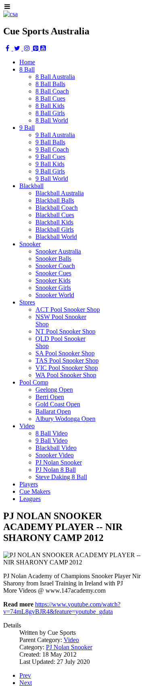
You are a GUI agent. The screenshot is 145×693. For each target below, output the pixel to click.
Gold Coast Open (57, 404)
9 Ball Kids (49, 164)
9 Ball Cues (50, 156)
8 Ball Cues (50, 98)
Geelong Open (54, 389)
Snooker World (54, 295)
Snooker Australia (58, 251)
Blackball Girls (54, 229)
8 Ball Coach (52, 91)
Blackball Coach (56, 207)
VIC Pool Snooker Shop (66, 367)
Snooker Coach (55, 265)
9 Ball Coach (52, 149)
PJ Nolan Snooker (58, 462)
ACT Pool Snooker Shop (67, 309)
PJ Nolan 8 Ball (55, 469)
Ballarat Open (53, 411)
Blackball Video (56, 447)
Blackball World (56, 236)
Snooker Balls (53, 258)
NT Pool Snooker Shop (65, 331)
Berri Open (49, 396)
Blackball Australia (59, 193)
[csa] (10, 14)
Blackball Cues (54, 214)
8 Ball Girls (50, 113)
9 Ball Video (51, 440)
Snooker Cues (53, 273)
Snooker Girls (53, 287)
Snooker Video (54, 455)
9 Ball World (51, 178)
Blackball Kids (54, 222)
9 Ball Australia (55, 134)
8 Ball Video (51, 433)
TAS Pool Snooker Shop (67, 360)
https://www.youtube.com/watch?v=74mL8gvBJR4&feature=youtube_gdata (61, 608)
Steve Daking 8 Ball (61, 476)
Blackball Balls (54, 200)
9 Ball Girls (50, 171)
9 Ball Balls (50, 142)
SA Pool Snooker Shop (65, 353)
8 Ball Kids (49, 105)
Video (71, 639)
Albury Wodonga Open (65, 418)
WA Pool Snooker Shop (65, 375)
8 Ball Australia (55, 76)
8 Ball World (51, 120)
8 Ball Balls (50, 83)
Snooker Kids (52, 280)
